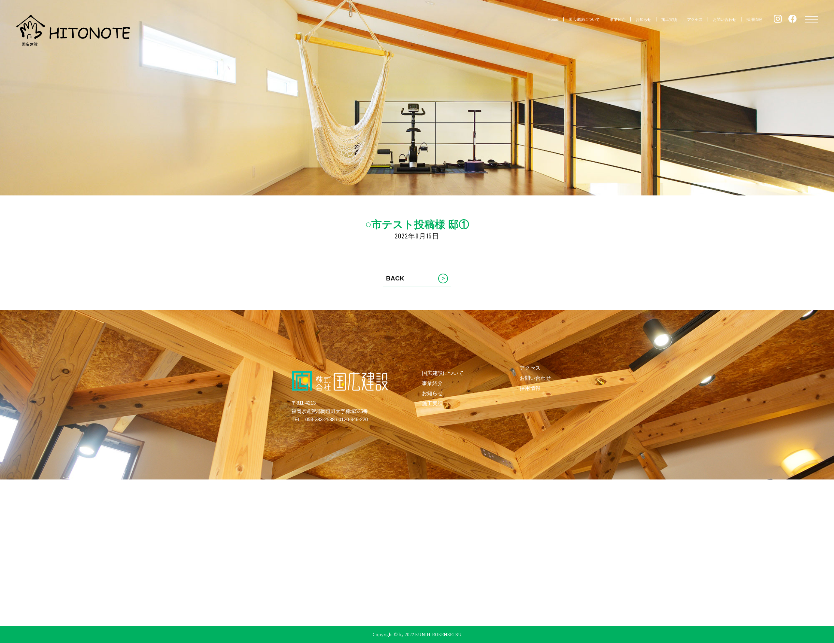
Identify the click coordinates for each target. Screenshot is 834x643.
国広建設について (584, 19)
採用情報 (754, 19)
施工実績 (669, 19)
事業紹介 (618, 19)
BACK (415, 278)
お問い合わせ (724, 19)
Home (553, 19)
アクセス (695, 19)
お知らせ (643, 19)
